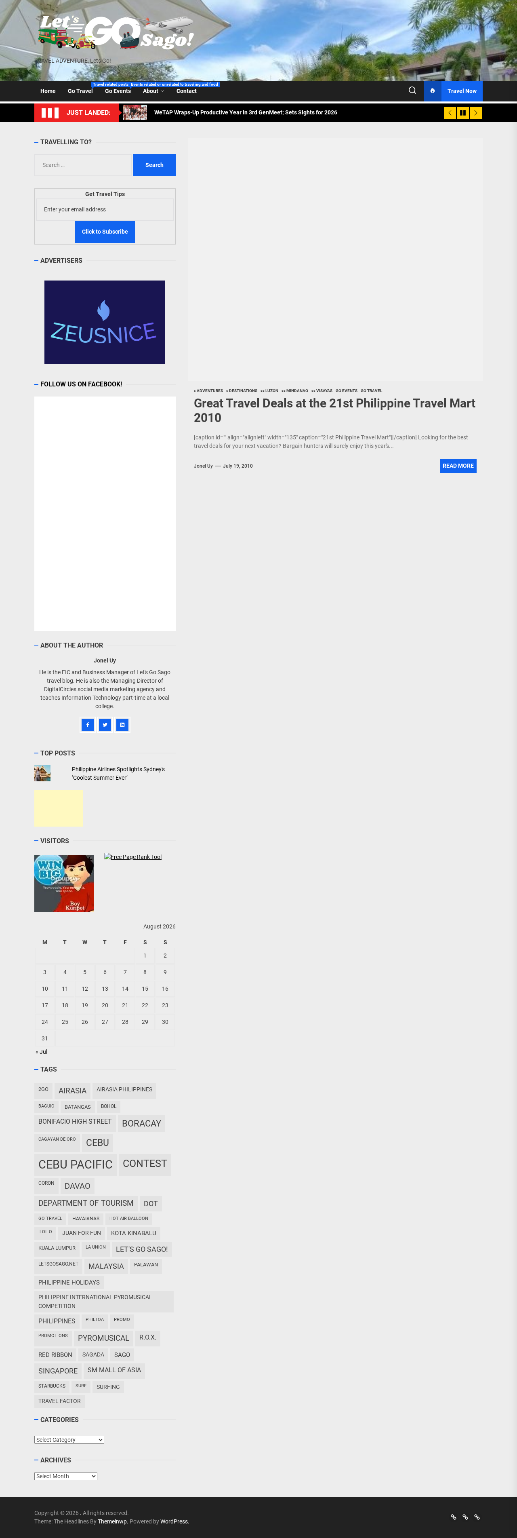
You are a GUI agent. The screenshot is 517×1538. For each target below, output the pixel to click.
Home (48, 91)
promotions (53, 1335)
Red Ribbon (55, 1355)
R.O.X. (147, 1337)
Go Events (121, 88)
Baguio (46, 1106)
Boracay (141, 1123)
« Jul (41, 1052)
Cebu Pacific (75, 1164)
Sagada (93, 1354)
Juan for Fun (81, 1233)
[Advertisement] (58, 808)
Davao (77, 1186)
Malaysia (106, 1266)
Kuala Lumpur (57, 1248)
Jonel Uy (203, 466)
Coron (46, 1183)
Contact (187, 91)
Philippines (57, 1321)
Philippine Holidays (69, 1282)
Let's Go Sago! (142, 1249)
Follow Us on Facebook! (81, 384)
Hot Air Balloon (128, 1218)
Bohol (108, 1106)
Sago (122, 1355)
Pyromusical (103, 1338)
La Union (96, 1247)
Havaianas (85, 1219)
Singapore (58, 1371)
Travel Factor (59, 1401)
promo (122, 1319)
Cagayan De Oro (57, 1139)
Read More (458, 465)
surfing (108, 1387)
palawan (146, 1265)
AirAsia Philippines (124, 1089)
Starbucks (51, 1386)
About (150, 91)
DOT (151, 1203)
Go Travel (83, 88)
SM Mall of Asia (114, 1370)
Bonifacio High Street (75, 1121)
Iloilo (45, 1231)
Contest (145, 1163)
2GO (43, 1089)
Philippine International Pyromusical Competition (95, 1301)
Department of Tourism (86, 1203)
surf (81, 1385)
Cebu (97, 1142)
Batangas (78, 1107)
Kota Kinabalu (133, 1233)
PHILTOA (95, 1319)
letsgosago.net (58, 1264)
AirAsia (72, 1090)
